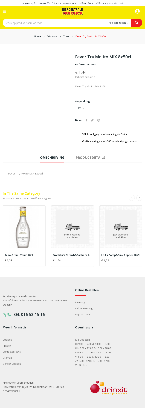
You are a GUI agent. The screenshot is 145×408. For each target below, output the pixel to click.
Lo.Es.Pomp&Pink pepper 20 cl (120, 255)
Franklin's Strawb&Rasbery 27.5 (72, 255)
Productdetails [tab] (90, 157)
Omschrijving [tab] (52, 157)
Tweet (92, 120)
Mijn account (82, 314)
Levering (80, 302)
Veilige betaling (83, 308)
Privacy (7, 345)
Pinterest (98, 120)
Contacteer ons (12, 351)
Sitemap (7, 357)
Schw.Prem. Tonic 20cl (19, 255)
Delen (86, 120)
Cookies (7, 339)
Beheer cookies (12, 363)
